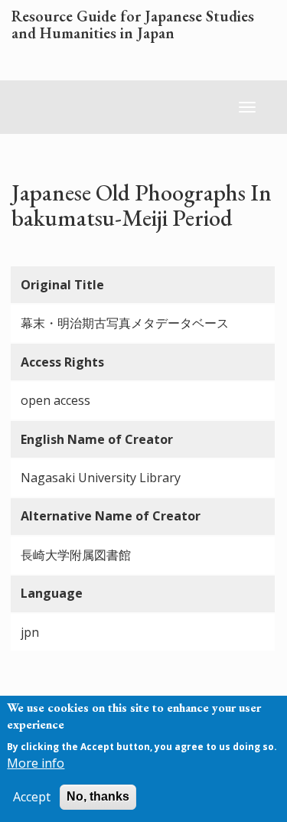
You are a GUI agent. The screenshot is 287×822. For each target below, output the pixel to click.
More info (35, 763)
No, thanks (98, 796)
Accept (32, 796)
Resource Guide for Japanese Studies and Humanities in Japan (132, 25)
